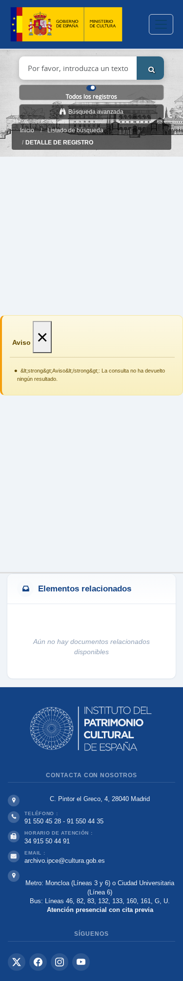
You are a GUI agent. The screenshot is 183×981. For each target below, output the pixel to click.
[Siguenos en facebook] (38, 962)
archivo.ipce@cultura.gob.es (64, 860)
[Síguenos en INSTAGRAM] (59, 962)
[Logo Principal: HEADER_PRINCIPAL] (66, 24)
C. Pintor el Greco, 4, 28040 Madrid (100, 799)
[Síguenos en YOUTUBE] (81, 962)
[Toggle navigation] (161, 24)
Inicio (27, 130)
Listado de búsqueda (75, 130)
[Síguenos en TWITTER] (16, 962)
